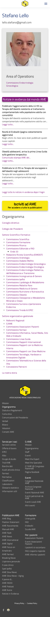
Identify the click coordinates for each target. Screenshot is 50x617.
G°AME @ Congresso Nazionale (34, 467)
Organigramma (8, 406)
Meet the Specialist (33, 462)
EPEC (4, 452)
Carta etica (7, 414)
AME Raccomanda (10, 525)
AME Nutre (7, 590)
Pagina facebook (32, 472)
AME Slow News (9, 572)
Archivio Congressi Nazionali (33, 488)
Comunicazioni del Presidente (15, 417)
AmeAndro (7, 550)
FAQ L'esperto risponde (35, 551)
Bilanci (5, 424)
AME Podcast (8, 586)
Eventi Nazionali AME (34, 492)
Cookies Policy (32, 603)
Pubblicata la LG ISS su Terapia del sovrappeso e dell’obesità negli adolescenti (24, 169)
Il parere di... (7, 579)
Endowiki (29, 525)
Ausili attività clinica (11, 469)
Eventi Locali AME (33, 501)
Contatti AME (8, 431)
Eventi (28, 455)
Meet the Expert (32, 459)
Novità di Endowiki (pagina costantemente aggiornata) (22, 133)
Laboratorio (7, 484)
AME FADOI (7, 583)
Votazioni (6, 428)
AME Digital (7, 543)
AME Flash (7, 532)
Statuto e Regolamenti (12, 410)
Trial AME (6, 462)
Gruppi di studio (9, 459)
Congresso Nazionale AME (34, 482)
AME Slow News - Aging (13, 575)
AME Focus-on (8, 547)
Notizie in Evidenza (10, 593)
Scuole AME (30, 529)
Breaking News (9, 557)
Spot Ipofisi (7, 568)
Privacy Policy (19, 603)
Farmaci (5, 473)
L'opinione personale (11, 561)
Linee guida (30, 518)
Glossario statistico (10, 487)
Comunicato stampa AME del (15, 157)
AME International (10, 540)
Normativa (7, 477)
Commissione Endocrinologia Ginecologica (19, 84)
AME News (7, 536)
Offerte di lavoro (9, 448)
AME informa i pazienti (35, 554)
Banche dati (7, 466)
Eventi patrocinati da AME (34, 497)
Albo (4, 455)
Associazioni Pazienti (34, 538)
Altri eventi (30, 505)
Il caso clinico (7, 565)
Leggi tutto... (8, 124)
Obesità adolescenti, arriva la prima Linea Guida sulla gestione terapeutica (24, 153)
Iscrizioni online (9, 444)
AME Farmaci (8, 554)
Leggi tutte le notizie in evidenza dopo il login (23, 192)
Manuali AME (8, 529)
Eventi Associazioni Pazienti (33, 542)
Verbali (5, 421)
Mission (5, 403)
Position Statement (10, 522)
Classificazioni (8, 480)
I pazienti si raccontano (35, 547)
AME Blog (6, 518)
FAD (27, 522)
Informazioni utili (9, 491)
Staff (27, 452)
